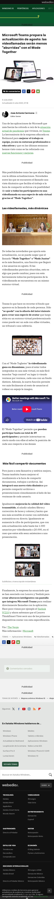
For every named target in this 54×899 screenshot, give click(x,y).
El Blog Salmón (34, 849)
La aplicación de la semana (14, 745)
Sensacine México (35, 873)
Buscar (50, 774)
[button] (24, 112)
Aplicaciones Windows (22, 636)
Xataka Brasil (8, 873)
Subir (44, 785)
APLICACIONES (38, 8)
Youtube (24, 708)
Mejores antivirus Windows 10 (33, 698)
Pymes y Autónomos (36, 853)
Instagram (29, 708)
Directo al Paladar (10, 832)
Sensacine (32, 815)
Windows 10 (33, 755)
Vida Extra (32, 802)
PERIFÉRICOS (23, 8)
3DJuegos (32, 799)
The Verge (13, 627)
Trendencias (8, 849)
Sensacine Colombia (36, 877)
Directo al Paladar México (13, 881)
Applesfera (7, 806)
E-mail (38, 91)
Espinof (31, 819)
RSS (34, 708)
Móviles (31, 731)
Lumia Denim (8, 755)
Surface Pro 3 (9, 750)
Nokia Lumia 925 (35, 745)
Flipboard (33, 91)
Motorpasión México (36, 881)
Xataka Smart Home (11, 810)
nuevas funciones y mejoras (17, 152)
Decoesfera (7, 853)
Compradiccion (9, 856)
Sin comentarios (13, 91)
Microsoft (28, 630)
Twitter (28, 91)
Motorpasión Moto (35, 836)
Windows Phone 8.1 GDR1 (38, 750)
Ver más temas (10, 764)
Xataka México (9, 870)
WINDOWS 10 (8, 8)
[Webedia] (48, 2)
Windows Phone (10, 735)
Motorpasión (33, 832)
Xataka (6, 799)
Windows (7, 731)
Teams (46, 130)
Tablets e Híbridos (35, 735)
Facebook (24, 91)
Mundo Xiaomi (9, 813)
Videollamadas (42, 636)
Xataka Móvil (8, 802)
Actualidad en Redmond (13, 740)
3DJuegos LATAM (34, 870)
